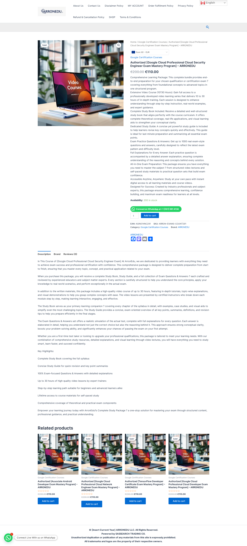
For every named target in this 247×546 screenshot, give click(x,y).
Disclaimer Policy (114, 5)
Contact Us (94, 5)
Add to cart (150, 215)
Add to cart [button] (48, 501)
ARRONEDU (183, 227)
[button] (207, 27)
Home (133, 42)
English (210, 2)
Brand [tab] (57, 254)
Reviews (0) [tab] (70, 254)
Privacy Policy (185, 5)
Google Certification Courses (152, 42)
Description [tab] (44, 254)
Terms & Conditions (130, 17)
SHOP (112, 17)
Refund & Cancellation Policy (88, 17)
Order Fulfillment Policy (160, 5)
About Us (78, 5)
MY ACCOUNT (136, 5)
